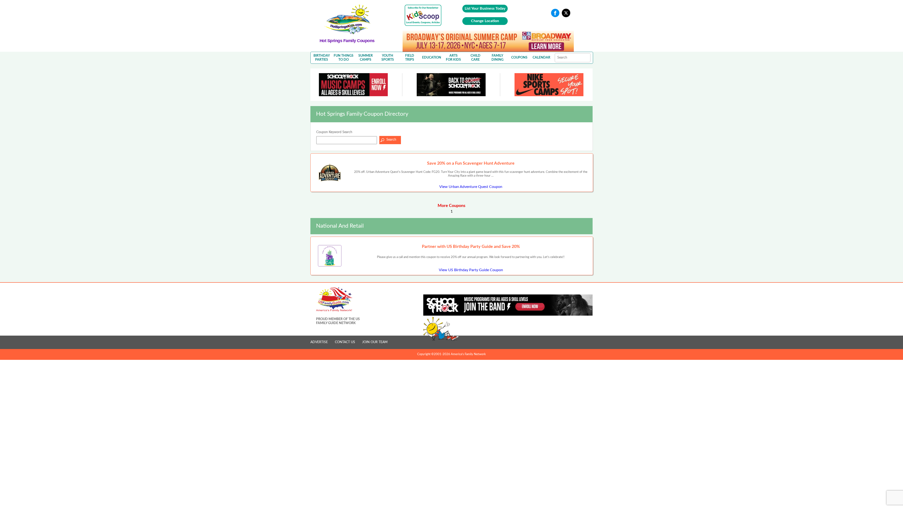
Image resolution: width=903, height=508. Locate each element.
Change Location (485, 21)
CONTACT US (345, 342)
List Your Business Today (485, 8)
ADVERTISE (319, 342)
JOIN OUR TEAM (375, 342)
